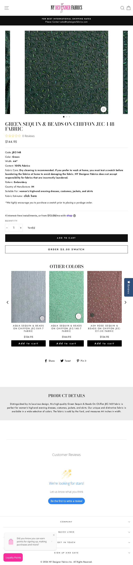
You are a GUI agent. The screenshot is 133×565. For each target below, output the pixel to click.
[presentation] (7, 302)
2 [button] (67, 117)
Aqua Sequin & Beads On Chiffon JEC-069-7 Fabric (28, 329)
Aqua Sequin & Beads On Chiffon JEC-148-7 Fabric (66, 329)
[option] (66, 20)
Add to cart (28, 343)
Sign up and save (66, 552)
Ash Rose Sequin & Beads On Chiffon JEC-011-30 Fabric (104, 329)
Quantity (11, 221)
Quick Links (66, 532)
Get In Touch (66, 542)
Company (66, 521)
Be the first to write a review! (66, 501)
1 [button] (64, 117)
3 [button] (70, 117)
